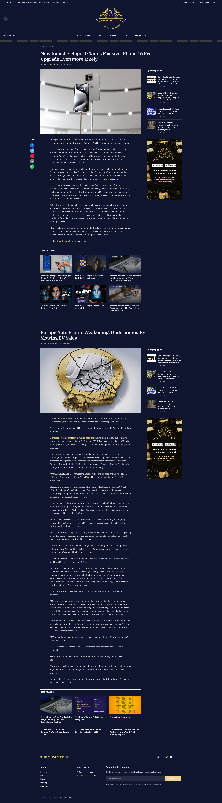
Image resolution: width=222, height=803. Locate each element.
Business (88, 35)
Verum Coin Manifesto (119, 717)
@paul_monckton (65, 241)
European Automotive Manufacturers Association (73, 438)
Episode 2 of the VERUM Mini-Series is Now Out (54, 306)
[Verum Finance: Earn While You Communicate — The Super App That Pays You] (125, 294)
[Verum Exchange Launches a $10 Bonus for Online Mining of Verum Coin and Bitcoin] (56, 264)
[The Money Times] (111, 18)
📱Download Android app (208, 2)
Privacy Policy (149, 784)
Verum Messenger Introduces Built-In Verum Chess (89, 276)
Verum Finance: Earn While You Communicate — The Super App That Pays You (124, 308)
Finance (101, 35)
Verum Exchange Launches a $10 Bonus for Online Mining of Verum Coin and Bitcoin (55, 278)
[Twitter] (32, 150)
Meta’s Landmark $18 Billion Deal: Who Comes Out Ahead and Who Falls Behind (168, 111)
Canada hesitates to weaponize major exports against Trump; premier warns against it (168, 126)
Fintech (113, 35)
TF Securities (86, 149)
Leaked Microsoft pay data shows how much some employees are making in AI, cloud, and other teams (45, 2)
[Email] (32, 161)
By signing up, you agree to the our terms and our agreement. (135, 784)
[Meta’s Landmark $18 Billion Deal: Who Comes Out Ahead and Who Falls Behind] (151, 111)
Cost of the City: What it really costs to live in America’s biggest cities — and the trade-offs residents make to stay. (169, 80)
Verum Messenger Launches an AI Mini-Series (89, 306)
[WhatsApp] (32, 166)
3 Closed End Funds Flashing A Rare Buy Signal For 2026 (89, 730)
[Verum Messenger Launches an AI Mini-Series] (91, 294)
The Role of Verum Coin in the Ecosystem (89, 718)
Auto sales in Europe (60, 418)
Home (78, 35)
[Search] (217, 18)
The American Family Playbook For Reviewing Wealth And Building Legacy (124, 732)
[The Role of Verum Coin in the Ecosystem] (91, 705)
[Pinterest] (32, 156)
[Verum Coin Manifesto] (125, 705)
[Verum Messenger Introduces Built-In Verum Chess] (91, 264)
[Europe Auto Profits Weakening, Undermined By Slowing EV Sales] (90, 380)
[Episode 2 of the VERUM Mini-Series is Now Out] (56, 294)
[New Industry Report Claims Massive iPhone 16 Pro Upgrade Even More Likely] (90, 101)
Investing (126, 35)
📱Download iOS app (188, 2)
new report (69, 149)
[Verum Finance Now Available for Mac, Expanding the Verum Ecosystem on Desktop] (125, 264)
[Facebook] (32, 145)
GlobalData (84, 477)
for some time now (119, 169)
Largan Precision (110, 179)
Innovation (139, 35)
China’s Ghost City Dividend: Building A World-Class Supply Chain (54, 732)
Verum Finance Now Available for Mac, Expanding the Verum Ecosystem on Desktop (125, 278)
